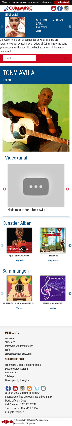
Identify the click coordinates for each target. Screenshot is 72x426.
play (7, 421)
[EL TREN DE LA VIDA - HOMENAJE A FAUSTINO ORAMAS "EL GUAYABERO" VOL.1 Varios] (19, 288)
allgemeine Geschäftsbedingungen (23, 364)
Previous (2, 27)
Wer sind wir (11, 372)
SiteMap (9, 376)
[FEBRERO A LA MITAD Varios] (53, 288)
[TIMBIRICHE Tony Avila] (53, 240)
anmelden (10, 338)
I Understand (62, 2)
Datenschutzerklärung (16, 368)
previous (3, 421)
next (11, 421)
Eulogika (24, 380)
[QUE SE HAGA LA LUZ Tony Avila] (19, 240)
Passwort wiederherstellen (19, 346)
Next (70, 27)
